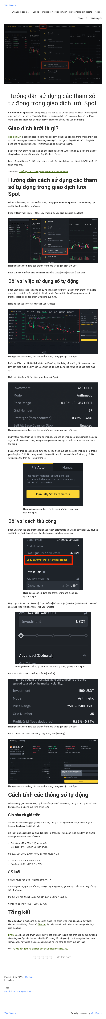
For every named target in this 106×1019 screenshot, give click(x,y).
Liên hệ (36, 12)
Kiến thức (29, 977)
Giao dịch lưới (14, 137)
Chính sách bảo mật (20, 12)
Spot (29, 991)
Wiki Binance (10, 5)
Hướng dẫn (21, 991)
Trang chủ (82, 18)
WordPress (96, 1013)
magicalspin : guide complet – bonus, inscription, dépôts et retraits (72, 12)
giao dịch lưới (10, 991)
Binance (42, 924)
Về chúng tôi (96, 18)
